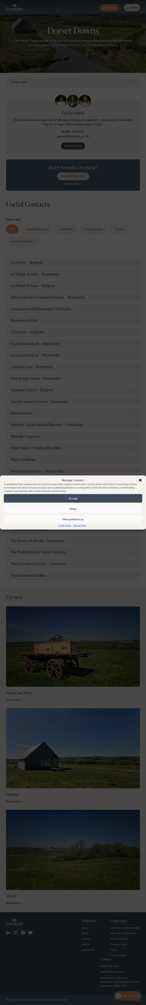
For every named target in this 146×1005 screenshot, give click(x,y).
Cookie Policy (64, 525)
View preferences (73, 519)
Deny (73, 508)
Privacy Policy (80, 525)
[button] (140, 480)
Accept (73, 498)
